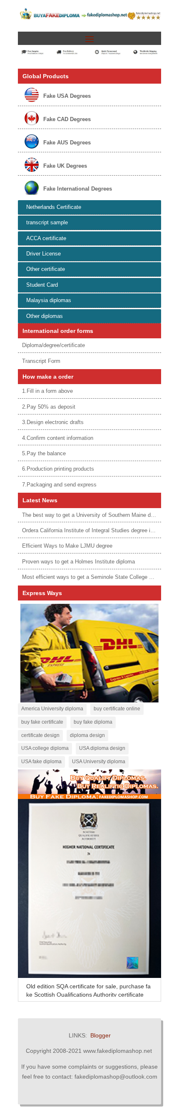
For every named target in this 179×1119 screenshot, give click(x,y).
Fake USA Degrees (67, 96)
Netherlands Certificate (53, 207)
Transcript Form (41, 361)
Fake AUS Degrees (67, 142)
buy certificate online (117, 709)
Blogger (100, 1035)
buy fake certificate (42, 722)
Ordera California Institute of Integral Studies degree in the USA (98, 530)
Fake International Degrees (77, 189)
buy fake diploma (93, 722)
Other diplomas (44, 316)
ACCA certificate (46, 238)
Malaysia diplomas (48, 300)
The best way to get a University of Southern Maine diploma (94, 515)
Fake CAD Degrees (67, 119)
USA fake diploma (41, 761)
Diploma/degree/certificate (53, 345)
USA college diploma (45, 748)
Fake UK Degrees (65, 166)
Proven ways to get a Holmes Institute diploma (78, 561)
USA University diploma (98, 761)
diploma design (87, 735)
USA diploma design (102, 748)
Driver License (43, 254)
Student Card (42, 285)
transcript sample (47, 222)
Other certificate (45, 269)
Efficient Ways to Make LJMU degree (67, 546)
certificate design (40, 735)
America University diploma (52, 709)
